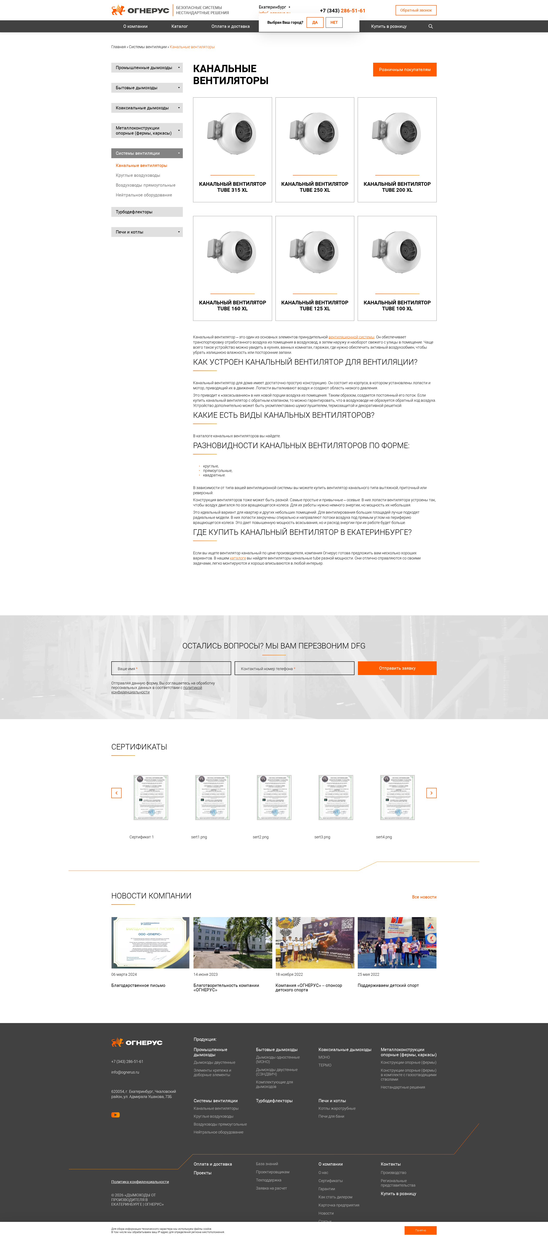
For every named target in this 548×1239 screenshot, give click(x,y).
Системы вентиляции (138, 153)
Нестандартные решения (403, 1087)
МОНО (324, 1057)
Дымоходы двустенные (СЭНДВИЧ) (277, 1071)
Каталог (179, 26)
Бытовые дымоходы (137, 87)
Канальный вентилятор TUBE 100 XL (397, 306)
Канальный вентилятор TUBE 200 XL (397, 187)
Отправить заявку (397, 668)
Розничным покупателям (405, 69)
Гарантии (327, 1189)
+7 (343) (343, 11)
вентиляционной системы (351, 337)
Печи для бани (331, 1116)
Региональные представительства (398, 1182)
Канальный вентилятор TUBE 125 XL (314, 306)
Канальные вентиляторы (141, 165)
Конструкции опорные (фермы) (408, 1062)
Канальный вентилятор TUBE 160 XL (232, 306)
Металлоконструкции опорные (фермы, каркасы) (144, 130)
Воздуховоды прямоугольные (146, 185)
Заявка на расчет (271, 1188)
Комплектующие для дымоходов (274, 1084)
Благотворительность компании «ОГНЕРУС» (226, 987)
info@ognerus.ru (125, 1072)
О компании (135, 26)
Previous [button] (116, 793)
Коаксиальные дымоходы (142, 107)
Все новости (424, 897)
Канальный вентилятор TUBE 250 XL (314, 187)
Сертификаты (331, 1180)
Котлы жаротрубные (337, 1108)
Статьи (325, 1221)
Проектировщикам (272, 1172)
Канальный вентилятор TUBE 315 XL (232, 187)
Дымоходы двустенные (214, 1062)
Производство (393, 1172)
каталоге (238, 558)
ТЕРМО (325, 1065)
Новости (326, 1213)
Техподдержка (268, 1180)
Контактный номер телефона (268, 668)
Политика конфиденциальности (140, 1182)
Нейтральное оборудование (144, 195)
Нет (334, 22)
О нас (323, 1172)
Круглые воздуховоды (138, 175)
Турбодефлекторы (134, 211)
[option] (150, 803)
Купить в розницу (389, 26)
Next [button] (431, 793)
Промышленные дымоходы (144, 67)
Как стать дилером (335, 1197)
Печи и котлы (129, 232)
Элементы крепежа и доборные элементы (212, 1072)
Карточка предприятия (339, 1205)
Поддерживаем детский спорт (388, 985)
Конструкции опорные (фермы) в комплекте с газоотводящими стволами (408, 1074)
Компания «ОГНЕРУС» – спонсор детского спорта (308, 987)
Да (315, 22)
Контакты (391, 1164)
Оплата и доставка (230, 26)
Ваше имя (128, 668)
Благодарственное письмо (138, 985)
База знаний (267, 1164)
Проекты (203, 1172)
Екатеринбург (272, 7)
